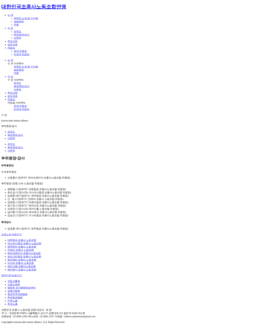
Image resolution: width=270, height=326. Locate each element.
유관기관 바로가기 (11, 275)
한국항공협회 (15, 297)
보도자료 (13, 96)
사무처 (17, 38)
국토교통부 (14, 281)
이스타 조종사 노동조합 (21, 263)
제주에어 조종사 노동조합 (22, 246)
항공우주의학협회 (18, 294)
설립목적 (19, 21)
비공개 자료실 (21, 54)
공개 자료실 (20, 51)
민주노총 (13, 300)
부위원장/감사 (21, 34)
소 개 (10, 60)
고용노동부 (14, 284)
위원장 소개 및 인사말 (26, 18)
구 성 (10, 76)
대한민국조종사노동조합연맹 (33, 6)
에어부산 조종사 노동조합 (22, 269)
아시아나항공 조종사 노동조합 (24, 243)
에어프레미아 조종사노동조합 (24, 253)
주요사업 (13, 93)
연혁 (16, 25)
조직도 (17, 31)
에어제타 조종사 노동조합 (22, 259)
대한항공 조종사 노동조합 (22, 240)
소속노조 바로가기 (11, 234)
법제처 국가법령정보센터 (22, 287)
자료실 (11, 99)
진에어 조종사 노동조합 (21, 250)
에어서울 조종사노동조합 (22, 266)
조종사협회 (14, 291)
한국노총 (13, 304)
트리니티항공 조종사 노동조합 (24, 256)
